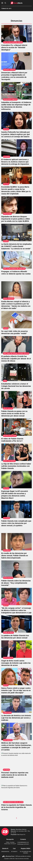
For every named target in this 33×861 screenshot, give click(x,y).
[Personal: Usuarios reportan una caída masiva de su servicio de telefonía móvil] (16, 761)
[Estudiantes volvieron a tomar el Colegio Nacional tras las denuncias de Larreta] (16, 372)
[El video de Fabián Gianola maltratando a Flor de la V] (16, 427)
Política (7, 842)
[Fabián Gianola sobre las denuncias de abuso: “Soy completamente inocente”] (16, 569)
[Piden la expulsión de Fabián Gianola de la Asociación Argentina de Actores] (16, 793)
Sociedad (12, 842)
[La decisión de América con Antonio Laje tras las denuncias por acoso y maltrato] (16, 704)
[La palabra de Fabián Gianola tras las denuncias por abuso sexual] (16, 624)
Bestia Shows (7, 843)
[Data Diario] (16, 3)
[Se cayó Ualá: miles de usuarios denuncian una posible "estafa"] (16, 319)
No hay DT (13, 843)
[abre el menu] (2, 3)
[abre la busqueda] (5, 3)
